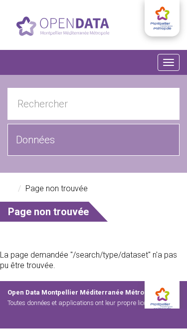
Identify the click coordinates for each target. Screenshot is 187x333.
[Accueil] (62, 26)
